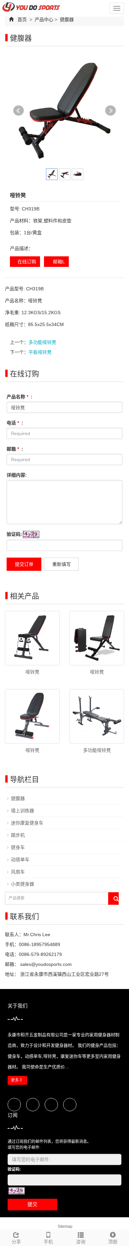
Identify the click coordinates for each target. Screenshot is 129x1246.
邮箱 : (15, 449)
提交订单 (24, 564)
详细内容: (17, 475)
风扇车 (18, 871)
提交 (32, 1204)
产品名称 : (19, 396)
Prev (18, 110)
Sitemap (65, 1226)
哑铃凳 (32, 672)
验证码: (14, 534)
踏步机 (18, 835)
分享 (16, 1241)
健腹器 (66, 19)
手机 (48, 1241)
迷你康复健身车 (27, 822)
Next (110, 110)
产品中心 (44, 19)
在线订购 (27, 261)
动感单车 (20, 859)
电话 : (15, 422)
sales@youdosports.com (45, 964)
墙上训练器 (22, 810)
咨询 (80, 1241)
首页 (22, 19)
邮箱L (58, 261)
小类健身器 (22, 884)
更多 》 (17, 1080)
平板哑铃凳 (40, 352)
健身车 (18, 847)
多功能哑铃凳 (42, 342)
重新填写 (61, 564)
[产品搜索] (113, 898)
